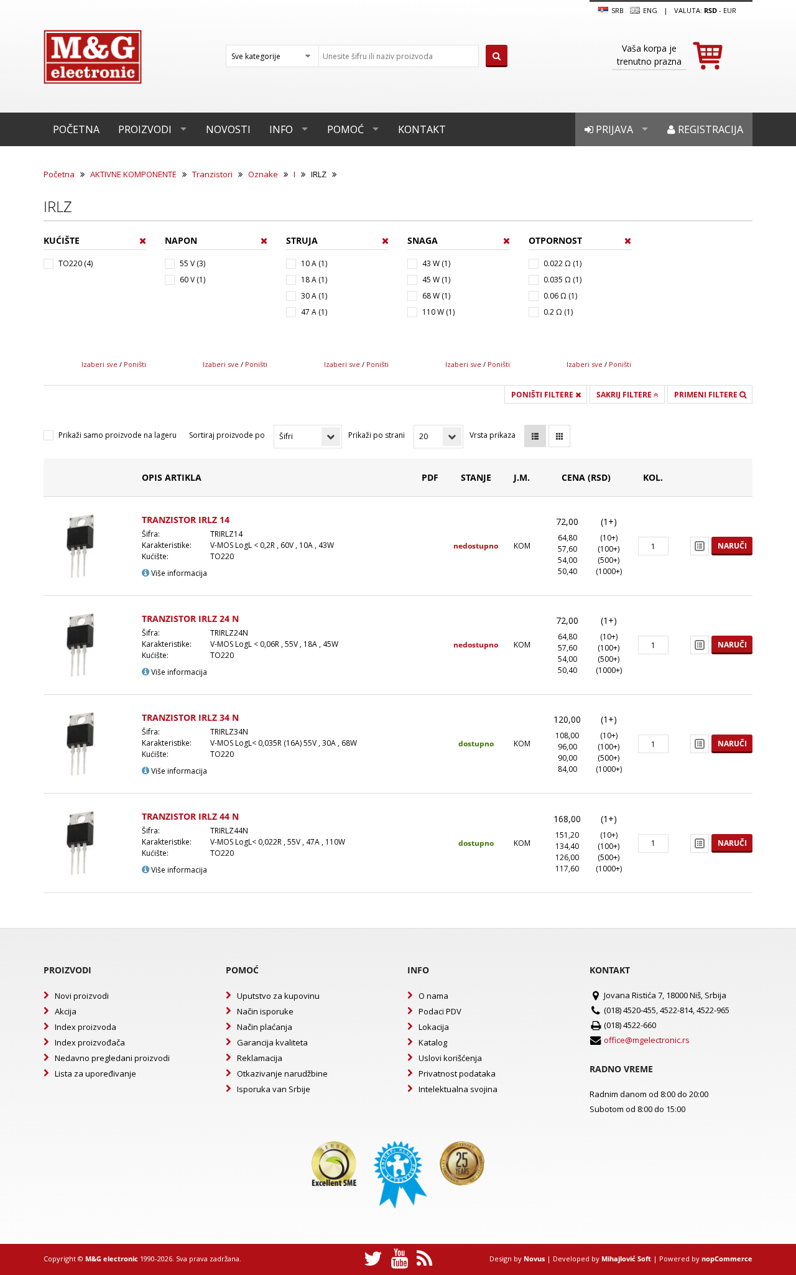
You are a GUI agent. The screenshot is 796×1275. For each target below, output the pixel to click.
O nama (433, 995)
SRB (616, 10)
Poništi (135, 364)
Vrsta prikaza (493, 435)
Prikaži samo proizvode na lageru (117, 435)
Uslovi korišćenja (450, 1058)
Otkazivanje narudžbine (282, 1073)
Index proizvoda (85, 1026)
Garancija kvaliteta (272, 1042)
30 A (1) (314, 295)
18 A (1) (314, 279)
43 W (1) (436, 263)
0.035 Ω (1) (562, 279)
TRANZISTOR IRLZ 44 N (190, 816)
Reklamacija (259, 1058)
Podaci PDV (440, 1011)
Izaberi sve (99, 364)
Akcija (65, 1011)
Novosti (228, 129)
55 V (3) (192, 263)
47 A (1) (314, 312)
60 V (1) (192, 279)
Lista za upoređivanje (95, 1073)
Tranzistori (212, 174)
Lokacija (434, 1026)
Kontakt (422, 129)
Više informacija (178, 573)
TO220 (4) (75, 263)
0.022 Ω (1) (562, 263)
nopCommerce (726, 1258)
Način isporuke (265, 1011)
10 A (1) (314, 263)
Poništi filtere (543, 394)
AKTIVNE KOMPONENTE (133, 174)
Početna (76, 129)
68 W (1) (436, 295)
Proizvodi (145, 129)
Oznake (263, 174)
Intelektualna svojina (458, 1089)
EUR (729, 10)
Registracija (709, 129)
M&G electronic (111, 1258)
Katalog (433, 1042)
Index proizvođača (90, 1042)
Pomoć (345, 129)
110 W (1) (438, 312)
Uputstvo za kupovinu (278, 995)
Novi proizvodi (82, 995)
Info (281, 129)
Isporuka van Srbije (273, 1089)
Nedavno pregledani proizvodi (112, 1058)
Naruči (732, 545)
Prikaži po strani (376, 435)
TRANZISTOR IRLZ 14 (185, 520)
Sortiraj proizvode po (227, 435)
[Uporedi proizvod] (699, 546)
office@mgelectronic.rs (647, 1040)
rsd (710, 10)
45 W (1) (436, 279)
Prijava (613, 129)
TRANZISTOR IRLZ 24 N (190, 618)
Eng (649, 10)
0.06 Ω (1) (560, 295)
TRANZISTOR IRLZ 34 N (190, 717)
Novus (534, 1258)
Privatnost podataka (457, 1073)
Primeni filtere (706, 394)
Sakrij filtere (625, 394)
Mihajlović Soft (626, 1258)
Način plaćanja (264, 1026)
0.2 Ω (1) (558, 312)
